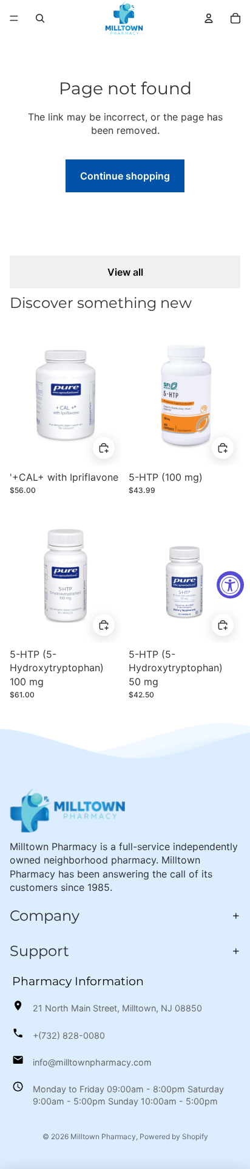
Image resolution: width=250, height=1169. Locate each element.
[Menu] (14, 18)
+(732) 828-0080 (69, 1035)
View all (125, 272)
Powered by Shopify (174, 1136)
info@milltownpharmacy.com (92, 1062)
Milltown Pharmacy (103, 1136)
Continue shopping (125, 176)
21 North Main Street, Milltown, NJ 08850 (117, 1008)
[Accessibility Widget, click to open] (230, 584)
